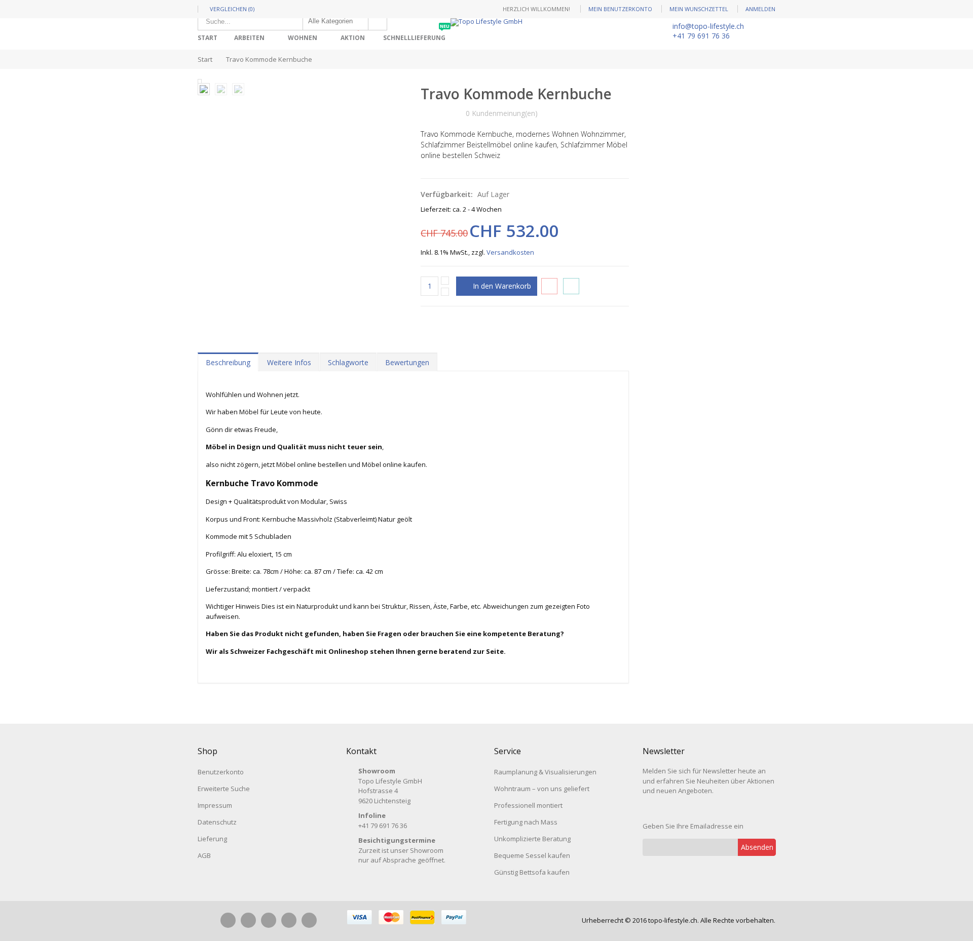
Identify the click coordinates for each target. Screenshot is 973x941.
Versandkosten (510, 252)
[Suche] (377, 21)
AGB (204, 855)
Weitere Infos (289, 362)
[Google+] (288, 920)
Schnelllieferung (416, 34)
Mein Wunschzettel (698, 9)
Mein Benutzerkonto (620, 9)
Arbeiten (249, 37)
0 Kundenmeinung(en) (502, 113)
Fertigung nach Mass (525, 822)
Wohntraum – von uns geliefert (541, 788)
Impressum (215, 805)
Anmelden (760, 9)
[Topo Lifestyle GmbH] (486, 22)
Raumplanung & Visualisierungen (545, 771)
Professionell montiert (528, 805)
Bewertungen (407, 362)
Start (205, 59)
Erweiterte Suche (224, 788)
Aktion (355, 34)
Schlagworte (348, 362)
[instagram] (248, 920)
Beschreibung (228, 362)
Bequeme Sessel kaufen (532, 855)
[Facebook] (228, 920)
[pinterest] (268, 920)
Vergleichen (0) (232, 9)
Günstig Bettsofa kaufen (532, 872)
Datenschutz (217, 822)
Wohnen (302, 37)
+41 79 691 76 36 (701, 36)
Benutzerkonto (221, 771)
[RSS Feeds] (309, 920)
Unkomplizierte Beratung (532, 838)
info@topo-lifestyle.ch (708, 26)
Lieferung (212, 838)
